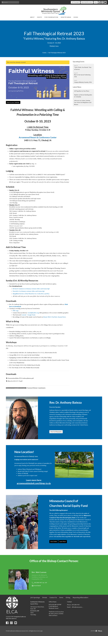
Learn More (62, 541)
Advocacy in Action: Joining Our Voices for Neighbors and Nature (82, 102)
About (32, 17)
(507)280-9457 (38, 582)
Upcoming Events (78, 62)
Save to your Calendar (13, 102)
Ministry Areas (66, 17)
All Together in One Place (81, 91)
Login (41, 631)
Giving (75, 17)
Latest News (77, 87)
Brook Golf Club (23, 471)
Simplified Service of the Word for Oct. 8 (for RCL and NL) (31, 294)
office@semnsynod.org (78, 607)
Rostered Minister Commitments (36, 388)
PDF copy (15, 311)
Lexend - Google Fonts (28, 315)
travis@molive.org (33, 313)
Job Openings (35, 598)
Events (39, 17)
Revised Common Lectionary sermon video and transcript (31, 289)
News (95, 2)
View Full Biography (56, 431)
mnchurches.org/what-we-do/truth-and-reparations (73, 536)
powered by (95, 632)
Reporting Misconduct (86, 2)
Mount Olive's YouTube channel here (54, 317)
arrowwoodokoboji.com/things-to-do (34, 483)
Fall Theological (75, 2)
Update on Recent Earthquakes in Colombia (83, 96)
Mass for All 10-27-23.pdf (15, 381)
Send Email (37, 585)
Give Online (53, 541)
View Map (33, 615)
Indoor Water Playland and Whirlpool (29, 469)
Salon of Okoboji (23, 473)
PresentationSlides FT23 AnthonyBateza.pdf (21, 378)
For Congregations (51, 17)
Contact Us (53, 598)
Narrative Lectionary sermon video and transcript (29, 291)
